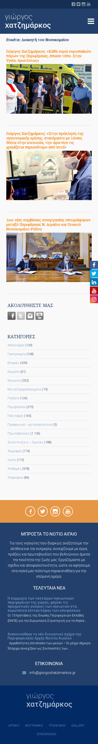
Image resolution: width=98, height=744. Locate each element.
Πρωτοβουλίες (19, 433)
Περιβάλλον (16, 407)
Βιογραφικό (34, 725)
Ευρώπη (14, 372)
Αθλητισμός (16, 345)
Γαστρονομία (17, 354)
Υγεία (12, 460)
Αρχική (13, 725)
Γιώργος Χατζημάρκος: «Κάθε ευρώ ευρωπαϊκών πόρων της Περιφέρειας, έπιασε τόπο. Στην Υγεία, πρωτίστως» (48, 56)
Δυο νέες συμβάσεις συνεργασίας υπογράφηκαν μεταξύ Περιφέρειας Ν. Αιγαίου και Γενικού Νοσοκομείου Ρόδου (48, 224)
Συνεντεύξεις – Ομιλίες (25, 442)
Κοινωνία (14, 380)
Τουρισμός (15, 451)
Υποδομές (14, 469)
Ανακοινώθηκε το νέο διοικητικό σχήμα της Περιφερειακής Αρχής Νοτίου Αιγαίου (44, 636)
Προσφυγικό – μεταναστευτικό (30, 424)
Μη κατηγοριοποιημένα (24, 389)
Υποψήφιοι (15, 477)
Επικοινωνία (46, 734)
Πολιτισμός (15, 416)
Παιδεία (13, 398)
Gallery (78, 725)
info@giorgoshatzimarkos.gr (52, 673)
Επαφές (13, 363)
